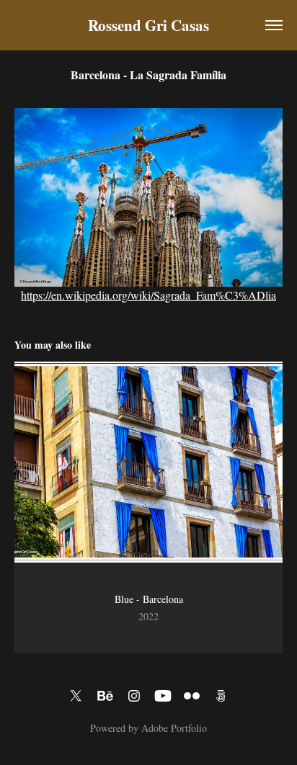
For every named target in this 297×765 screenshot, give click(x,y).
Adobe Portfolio (174, 728)
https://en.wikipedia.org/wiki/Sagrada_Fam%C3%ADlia (148, 295)
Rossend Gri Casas (148, 25)
